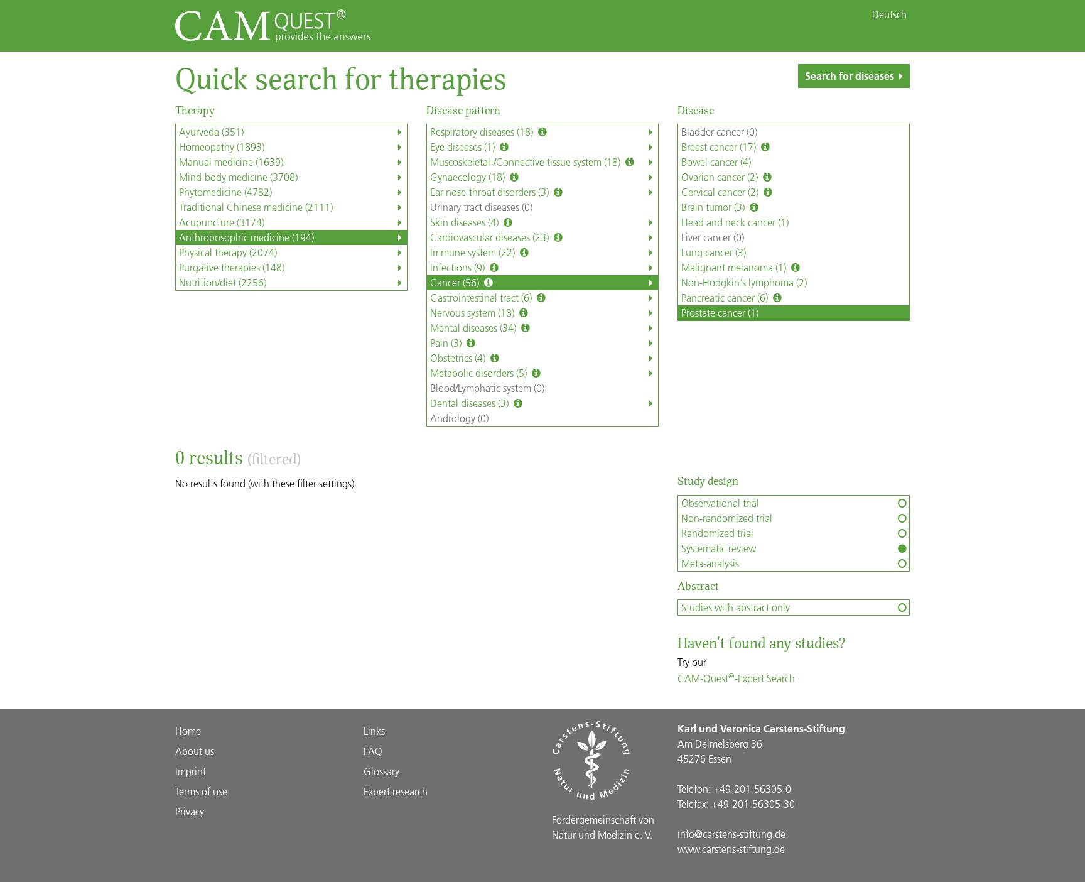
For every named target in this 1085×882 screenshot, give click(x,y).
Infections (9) (458, 267)
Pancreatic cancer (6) (725, 297)
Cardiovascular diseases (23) (490, 237)
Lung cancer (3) (713, 252)
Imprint (190, 771)
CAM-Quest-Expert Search (736, 678)
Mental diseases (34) (474, 327)
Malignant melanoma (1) (735, 267)
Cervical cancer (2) (721, 192)
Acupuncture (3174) (221, 222)
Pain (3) (447, 342)
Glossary (381, 771)
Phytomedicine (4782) (225, 192)
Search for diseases (849, 75)
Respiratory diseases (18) (483, 131)
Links (374, 731)
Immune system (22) (473, 252)
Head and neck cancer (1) (735, 222)
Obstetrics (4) (459, 357)
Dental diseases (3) (470, 403)
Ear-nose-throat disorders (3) (490, 192)
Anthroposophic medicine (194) (246, 237)
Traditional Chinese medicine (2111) (256, 207)
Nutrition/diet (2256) (222, 282)
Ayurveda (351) (211, 131)
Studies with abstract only (735, 607)
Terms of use (201, 791)
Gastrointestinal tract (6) (482, 297)
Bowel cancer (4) (716, 161)
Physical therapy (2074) (228, 252)
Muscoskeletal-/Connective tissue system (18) (526, 161)
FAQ (373, 751)
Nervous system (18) (473, 312)
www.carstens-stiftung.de (731, 849)
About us (194, 751)
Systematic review (718, 548)
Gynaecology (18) (468, 176)
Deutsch (889, 14)
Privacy (189, 811)
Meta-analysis (710, 563)
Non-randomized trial (726, 518)
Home (188, 731)
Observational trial (720, 502)
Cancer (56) (456, 282)
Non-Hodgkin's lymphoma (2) (744, 282)
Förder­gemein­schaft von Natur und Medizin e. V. (603, 827)
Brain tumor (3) (714, 207)
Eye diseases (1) (463, 146)
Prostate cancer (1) (719, 312)
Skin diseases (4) (465, 222)
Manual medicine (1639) (231, 161)
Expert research (396, 791)
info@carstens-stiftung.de (731, 834)
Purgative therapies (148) (231, 267)
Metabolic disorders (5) (479, 372)
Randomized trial (717, 533)
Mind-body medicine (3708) (238, 176)
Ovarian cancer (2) (720, 176)
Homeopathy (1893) (221, 146)
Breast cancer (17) (719, 146)
